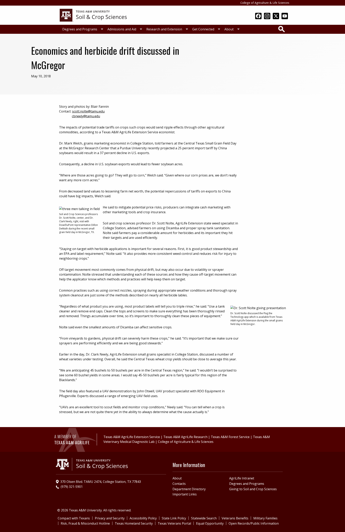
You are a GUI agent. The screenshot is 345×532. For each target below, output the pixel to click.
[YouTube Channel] (284, 16)
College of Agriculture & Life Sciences (264, 3)
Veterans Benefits (235, 518)
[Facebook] (258, 16)
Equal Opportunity (210, 523)
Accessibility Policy (143, 518)
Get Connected (203, 29)
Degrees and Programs (79, 29)
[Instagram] (267, 16)
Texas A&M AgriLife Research (185, 437)
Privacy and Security (110, 518)
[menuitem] (81, 29)
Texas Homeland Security (134, 523)
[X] (276, 16)
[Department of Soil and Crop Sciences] (93, 15)
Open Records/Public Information (254, 523)
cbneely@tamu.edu (86, 116)
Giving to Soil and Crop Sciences (253, 489)
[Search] (281, 29)
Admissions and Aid (121, 29)
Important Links (184, 494)
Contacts (179, 483)
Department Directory (189, 489)
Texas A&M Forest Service (230, 437)
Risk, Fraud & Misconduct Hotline (85, 523)
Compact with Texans (74, 518)
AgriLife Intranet (241, 478)
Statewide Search (204, 518)
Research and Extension (164, 29)
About (229, 29)
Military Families (265, 518)
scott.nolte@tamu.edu (88, 111)
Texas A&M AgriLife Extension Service (131, 437)
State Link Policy (174, 518)
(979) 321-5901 (72, 486)
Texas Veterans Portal (174, 523)
